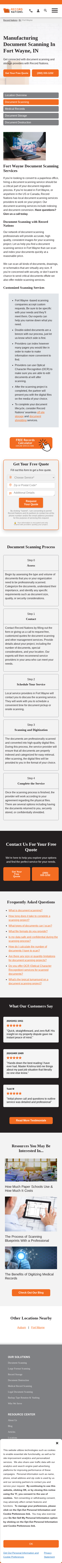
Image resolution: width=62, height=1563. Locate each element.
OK (31, 1543)
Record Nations (10, 20)
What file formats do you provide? (28, 931)
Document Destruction (18, 122)
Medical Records (15, 108)
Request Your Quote (31, 503)
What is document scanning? (25, 910)
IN (20, 20)
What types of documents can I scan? (30, 925)
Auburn (21, 1327)
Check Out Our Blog (31, 1292)
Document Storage (16, 115)
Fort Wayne (38, 1327)
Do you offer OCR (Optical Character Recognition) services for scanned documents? (30, 969)
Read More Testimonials (31, 1120)
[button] (57, 1443)
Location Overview (16, 95)
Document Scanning (17, 102)
